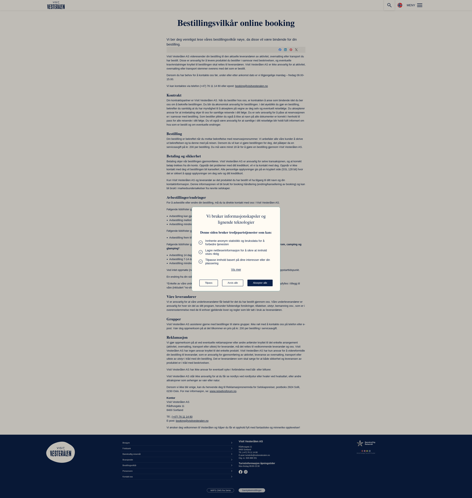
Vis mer (236, 269)
